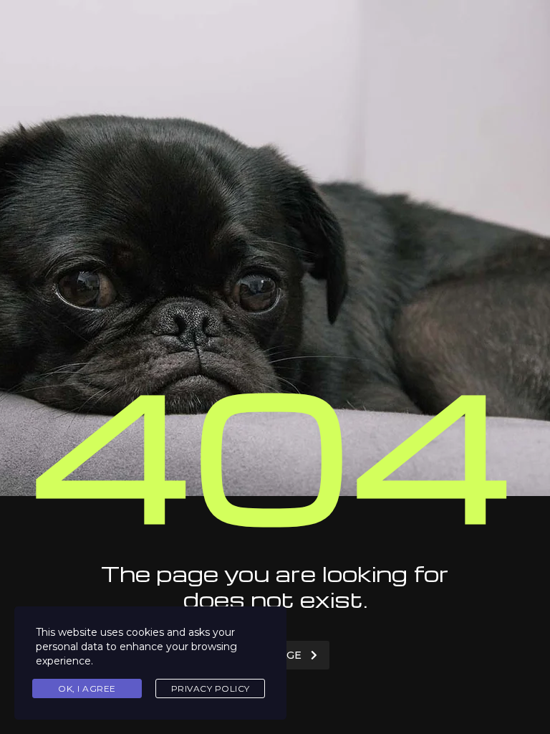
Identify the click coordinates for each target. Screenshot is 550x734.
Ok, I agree (87, 688)
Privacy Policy (210, 688)
